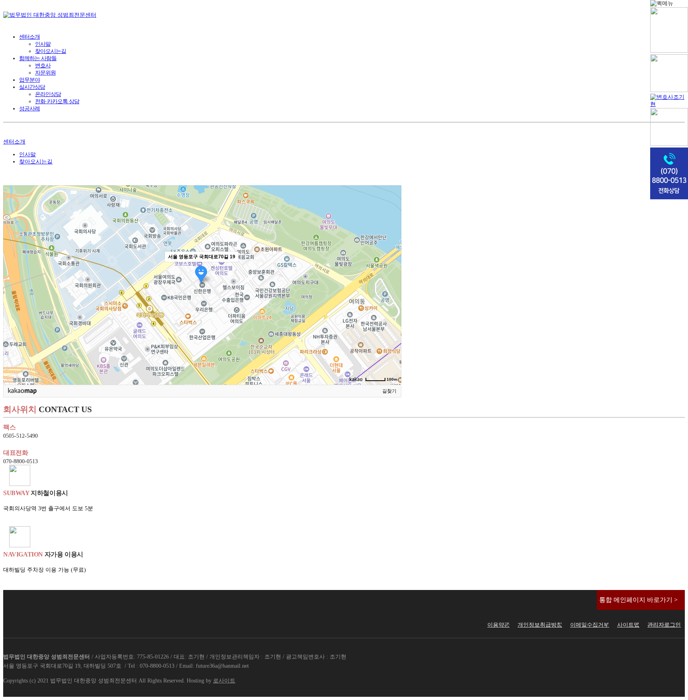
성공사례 (29, 109)
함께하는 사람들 (38, 58)
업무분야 (29, 80)
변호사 (43, 66)
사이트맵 (628, 625)
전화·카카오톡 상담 (57, 101)
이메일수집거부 (589, 625)
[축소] (391, 284)
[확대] (391, 270)
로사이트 (224, 681)
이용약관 (498, 625)
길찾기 (389, 391)
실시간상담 (32, 87)
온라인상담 (48, 94)
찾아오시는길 (50, 51)
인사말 (43, 44)
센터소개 (29, 37)
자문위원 (45, 73)
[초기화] (391, 299)
